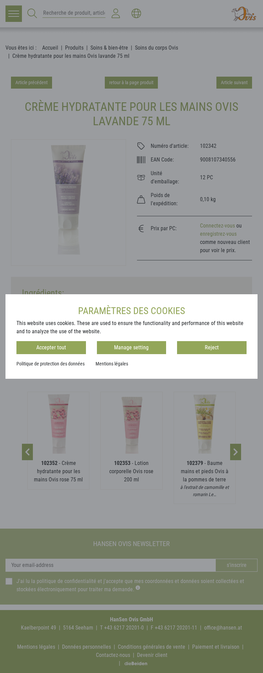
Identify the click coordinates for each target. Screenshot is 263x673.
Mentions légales (112, 363)
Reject (212, 347)
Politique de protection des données (50, 363)
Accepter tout (51, 347)
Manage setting (131, 347)
